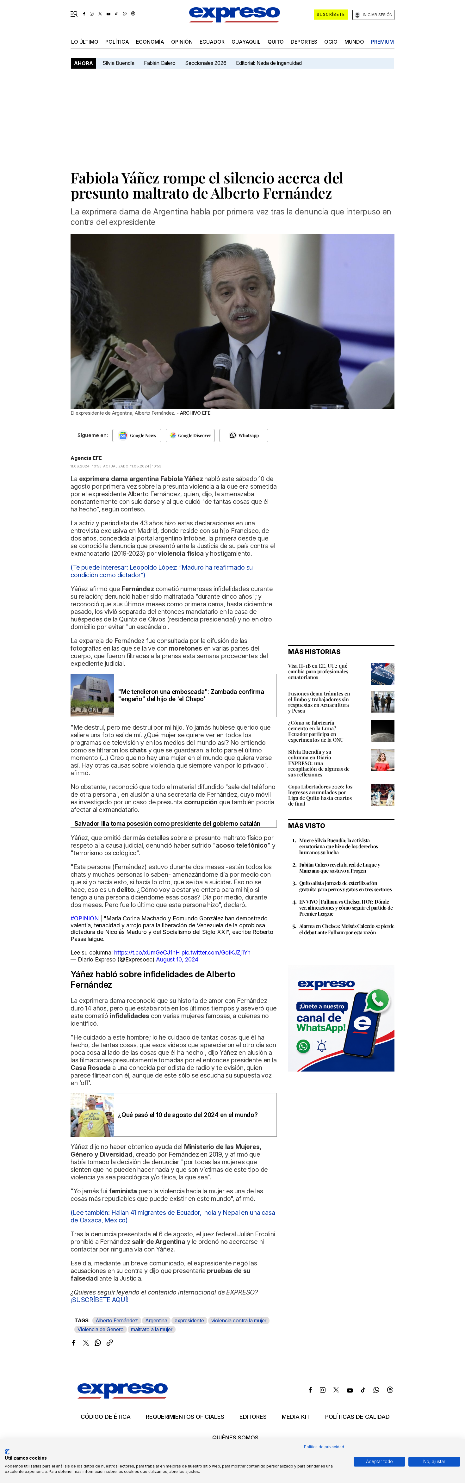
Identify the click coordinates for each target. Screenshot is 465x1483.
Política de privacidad (324, 1446)
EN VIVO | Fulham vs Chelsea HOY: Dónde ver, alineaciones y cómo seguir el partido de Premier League (346, 907)
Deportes (304, 42)
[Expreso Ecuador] (123, 1396)
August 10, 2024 (177, 959)
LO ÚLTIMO (84, 42)
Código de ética (106, 1417)
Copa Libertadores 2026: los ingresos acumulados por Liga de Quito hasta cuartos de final (320, 795)
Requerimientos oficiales (185, 1417)
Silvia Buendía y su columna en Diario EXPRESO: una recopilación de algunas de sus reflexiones (319, 763)
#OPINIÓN (85, 918)
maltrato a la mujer (151, 1329)
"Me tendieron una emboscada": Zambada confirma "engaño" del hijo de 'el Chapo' (191, 695)
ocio (331, 42)
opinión (182, 42)
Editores (253, 1417)
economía (150, 42)
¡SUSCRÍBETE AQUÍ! (99, 1300)
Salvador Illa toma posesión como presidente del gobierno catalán (167, 823)
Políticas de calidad (357, 1417)
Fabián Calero (160, 63)
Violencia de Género (101, 1329)
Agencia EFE (86, 457)
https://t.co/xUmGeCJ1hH (147, 952)
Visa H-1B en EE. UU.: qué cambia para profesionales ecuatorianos (318, 671)
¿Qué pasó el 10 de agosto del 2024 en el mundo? (188, 1115)
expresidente (189, 1320)
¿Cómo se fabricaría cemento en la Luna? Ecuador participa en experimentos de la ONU (316, 731)
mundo (354, 42)
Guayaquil (246, 42)
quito (276, 42)
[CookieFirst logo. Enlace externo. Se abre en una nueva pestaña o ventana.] (7, 1452)
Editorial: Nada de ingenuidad (269, 63)
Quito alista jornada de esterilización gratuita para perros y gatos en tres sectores (345, 886)
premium (382, 42)
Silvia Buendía (118, 63)
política (117, 42)
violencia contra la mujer (238, 1320)
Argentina (156, 1320)
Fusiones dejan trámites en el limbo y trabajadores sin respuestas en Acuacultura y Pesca (319, 702)
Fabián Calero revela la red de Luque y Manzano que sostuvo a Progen (339, 867)
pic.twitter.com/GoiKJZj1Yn (216, 952)
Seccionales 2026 (205, 63)
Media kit (296, 1417)
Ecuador (212, 42)
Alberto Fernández (117, 1320)
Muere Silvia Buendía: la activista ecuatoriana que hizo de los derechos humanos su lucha (338, 846)
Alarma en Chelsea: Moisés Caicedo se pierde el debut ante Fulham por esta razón (346, 929)
